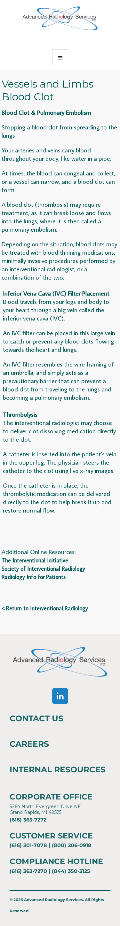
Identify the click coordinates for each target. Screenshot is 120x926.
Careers (29, 744)
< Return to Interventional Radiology (45, 608)
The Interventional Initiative (35, 560)
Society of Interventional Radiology (43, 568)
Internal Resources (58, 769)
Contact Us (36, 718)
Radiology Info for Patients (34, 577)
